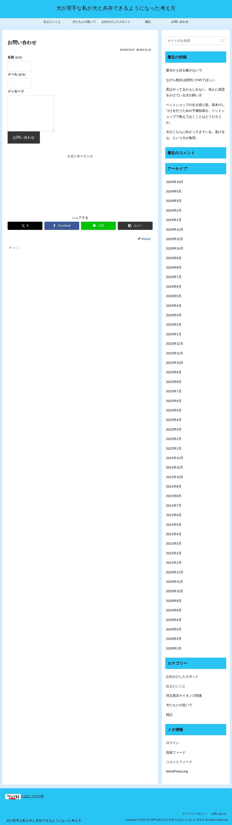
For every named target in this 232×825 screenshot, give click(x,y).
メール (16, 74)
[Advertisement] (80, 184)
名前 (15, 57)
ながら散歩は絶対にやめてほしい (190, 80)
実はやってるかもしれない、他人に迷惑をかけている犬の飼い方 (195, 92)
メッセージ (16, 91)
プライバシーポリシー (194, 813)
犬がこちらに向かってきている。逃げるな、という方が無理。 (195, 135)
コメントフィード (179, 762)
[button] (135, 226)
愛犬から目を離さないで (184, 70)
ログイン (172, 743)
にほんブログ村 (32, 796)
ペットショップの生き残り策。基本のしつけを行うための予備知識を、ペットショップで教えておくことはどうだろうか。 (195, 113)
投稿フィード (176, 752)
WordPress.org (177, 771)
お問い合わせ (24, 137)
